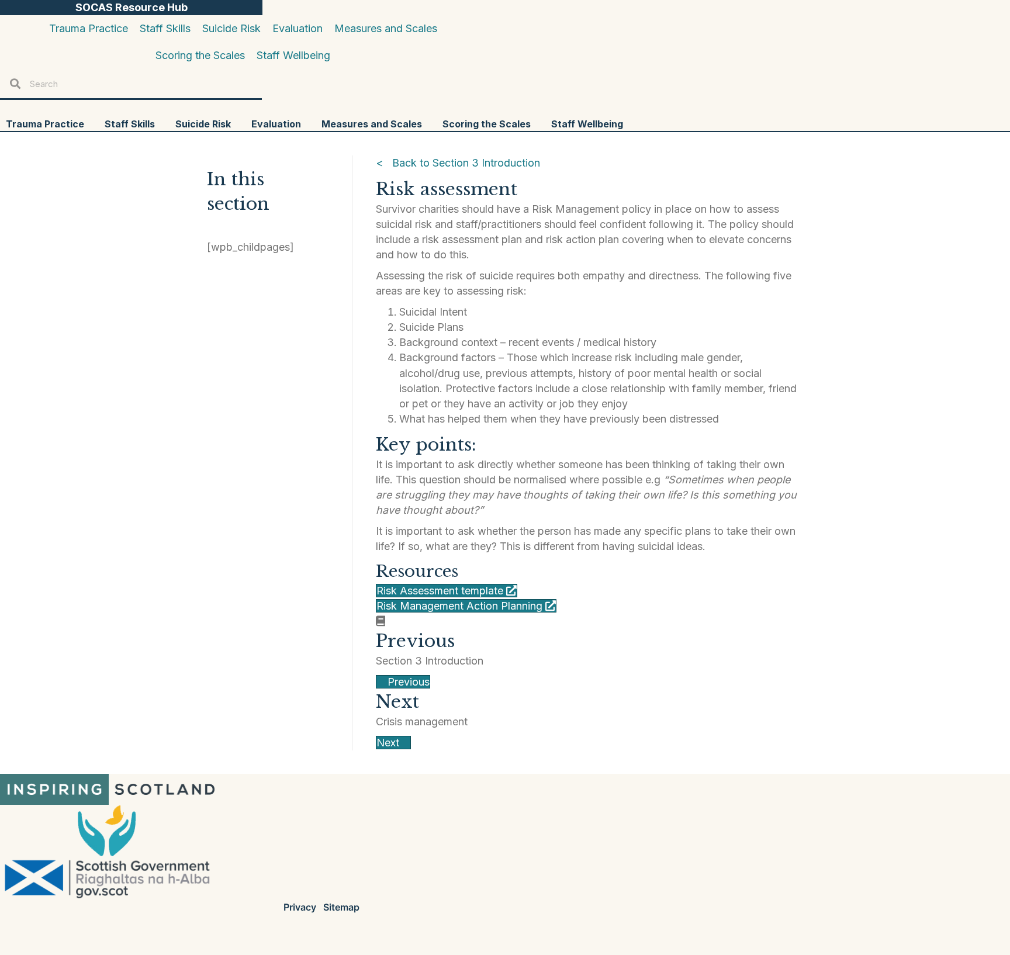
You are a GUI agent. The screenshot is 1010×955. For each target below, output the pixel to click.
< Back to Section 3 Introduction (458, 163)
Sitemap (341, 907)
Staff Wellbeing (587, 124)
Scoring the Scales (486, 124)
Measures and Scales (371, 124)
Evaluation (276, 124)
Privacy (299, 907)
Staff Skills (130, 124)
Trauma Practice (45, 124)
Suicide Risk (203, 124)
